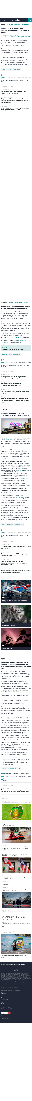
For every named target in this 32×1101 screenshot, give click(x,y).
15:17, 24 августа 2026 (6, 119)
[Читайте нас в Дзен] (2, 1008)
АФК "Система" (9, 440)
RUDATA (2, 1003)
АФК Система (9, 524)
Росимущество (15, 241)
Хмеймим (8, 69)
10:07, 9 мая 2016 (4, 26)
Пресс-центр (17, 964)
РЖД (18, 768)
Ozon (3, 524)
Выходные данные (5, 1017)
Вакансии (23, 964)
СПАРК (2, 992)
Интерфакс (16, 20)
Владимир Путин (6, 241)
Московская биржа (19, 524)
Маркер (2, 996)
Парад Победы (16, 69)
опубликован (19, 163)
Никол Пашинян (12, 768)
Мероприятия (12, 966)
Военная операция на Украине (18, 302)
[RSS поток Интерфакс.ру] (9, 1008)
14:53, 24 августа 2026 (6, 659)
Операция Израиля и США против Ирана (13, 955)
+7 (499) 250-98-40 (4, 984)
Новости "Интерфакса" (5, 1001)
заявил (21, 707)
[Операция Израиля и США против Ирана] (16, 953)
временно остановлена (21, 478)
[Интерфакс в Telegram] (4, 1008)
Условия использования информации (9, 1015)
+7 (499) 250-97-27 (14, 984)
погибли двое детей (15, 337)
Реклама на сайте (5, 966)
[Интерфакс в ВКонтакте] (7, 1008)
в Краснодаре (20, 497)
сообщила (4, 317)
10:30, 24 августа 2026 (6, 411)
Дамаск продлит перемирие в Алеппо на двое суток (16, 36)
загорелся (20, 470)
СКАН (2, 1002)
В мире (3, 24)
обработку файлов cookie (24, 982)
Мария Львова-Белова (14, 354)
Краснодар (4, 354)
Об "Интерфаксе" (9, 964)
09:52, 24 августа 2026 (6, 304)
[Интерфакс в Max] (11, 1008)
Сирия (3, 69)
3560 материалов (5, 958)
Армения (4, 768)
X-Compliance (3, 993)
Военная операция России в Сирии (18, 24)
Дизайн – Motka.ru (5, 1018)
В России (4, 117)
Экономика (4, 409)
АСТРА (2, 997)
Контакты (3, 964)
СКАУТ (2, 994)
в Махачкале (20, 514)
